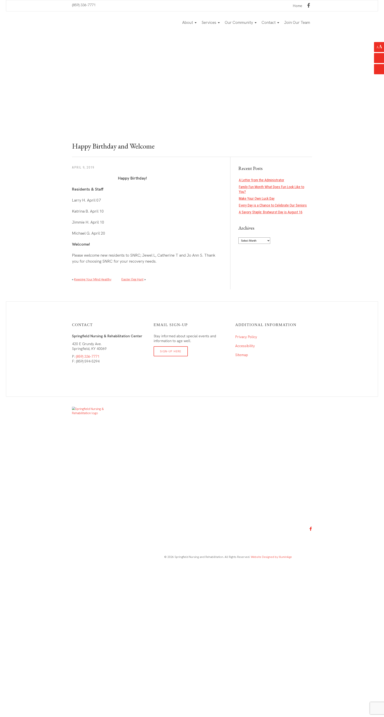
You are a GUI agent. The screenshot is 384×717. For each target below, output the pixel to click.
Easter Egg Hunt (132, 279)
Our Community (239, 22)
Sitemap (241, 354)
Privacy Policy (246, 336)
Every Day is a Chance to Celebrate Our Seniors (273, 205)
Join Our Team (297, 22)
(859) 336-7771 (84, 5)
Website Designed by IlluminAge (271, 557)
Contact (269, 22)
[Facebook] (308, 5)
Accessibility (245, 345)
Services (209, 22)
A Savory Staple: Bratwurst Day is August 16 (270, 212)
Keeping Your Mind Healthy (92, 279)
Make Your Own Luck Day (257, 198)
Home (297, 5)
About (187, 22)
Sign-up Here (170, 351)
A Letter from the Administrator (261, 180)
